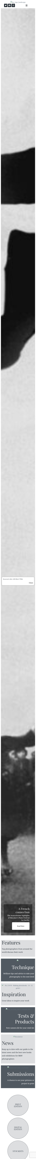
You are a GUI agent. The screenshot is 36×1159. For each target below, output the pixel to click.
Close (31, 583)
